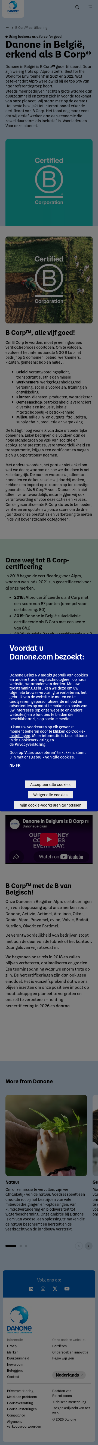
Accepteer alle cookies (50, 784)
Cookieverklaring (34, 739)
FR (18, 765)
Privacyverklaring (30, 744)
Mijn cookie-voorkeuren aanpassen (50, 804)
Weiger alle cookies (50, 794)
